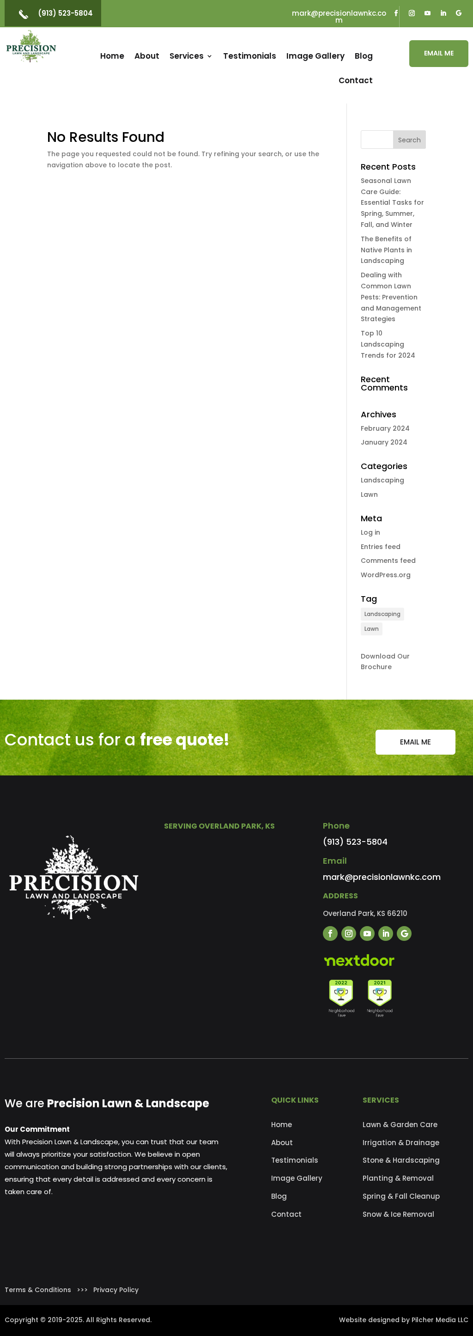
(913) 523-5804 (65, 13)
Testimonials (249, 55)
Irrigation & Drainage (401, 1142)
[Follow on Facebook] (396, 13)
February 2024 (385, 428)
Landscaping (382, 480)
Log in (370, 532)
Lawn (369, 494)
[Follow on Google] (459, 13)
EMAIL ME (439, 53)
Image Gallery (315, 55)
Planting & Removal (398, 1178)
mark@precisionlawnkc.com (339, 16)
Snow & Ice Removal (398, 1214)
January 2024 (384, 442)
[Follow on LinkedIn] (443, 13)
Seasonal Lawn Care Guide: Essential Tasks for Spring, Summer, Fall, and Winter (392, 202)
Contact (356, 80)
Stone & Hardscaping (401, 1160)
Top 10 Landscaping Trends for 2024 (388, 344)
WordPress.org (386, 575)
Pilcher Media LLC (440, 1319)
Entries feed (380, 546)
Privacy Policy (116, 1289)
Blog (364, 55)
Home (112, 55)
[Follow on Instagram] (412, 13)
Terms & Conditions (38, 1289)
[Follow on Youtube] (427, 13)
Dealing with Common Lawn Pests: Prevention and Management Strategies (391, 296)
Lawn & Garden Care (400, 1124)
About (146, 55)
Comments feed (388, 560)
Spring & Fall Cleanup (401, 1196)
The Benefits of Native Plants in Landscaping (386, 250)
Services (187, 55)
